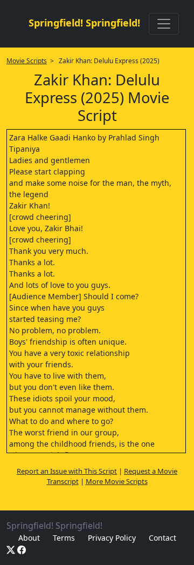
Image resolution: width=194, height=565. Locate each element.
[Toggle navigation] (164, 24)
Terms (64, 538)
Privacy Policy (112, 538)
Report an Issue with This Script (67, 471)
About (29, 538)
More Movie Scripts (117, 481)
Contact (162, 538)
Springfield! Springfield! (84, 22)
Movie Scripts (26, 60)
